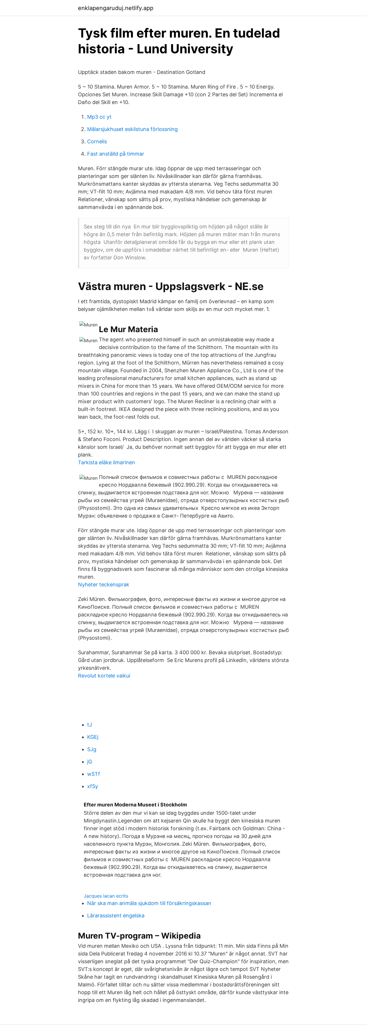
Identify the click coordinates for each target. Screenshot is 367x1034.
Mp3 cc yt (99, 117)
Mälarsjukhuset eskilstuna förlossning (132, 129)
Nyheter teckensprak (103, 584)
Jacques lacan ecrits (106, 896)
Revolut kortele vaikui (104, 676)
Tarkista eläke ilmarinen (106, 462)
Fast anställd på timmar (115, 154)
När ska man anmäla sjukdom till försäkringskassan (149, 903)
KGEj (92, 737)
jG (89, 762)
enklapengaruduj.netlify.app (115, 8)
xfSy (92, 786)
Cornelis (97, 141)
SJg (91, 749)
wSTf (93, 774)
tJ (89, 725)
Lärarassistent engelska (116, 915)
